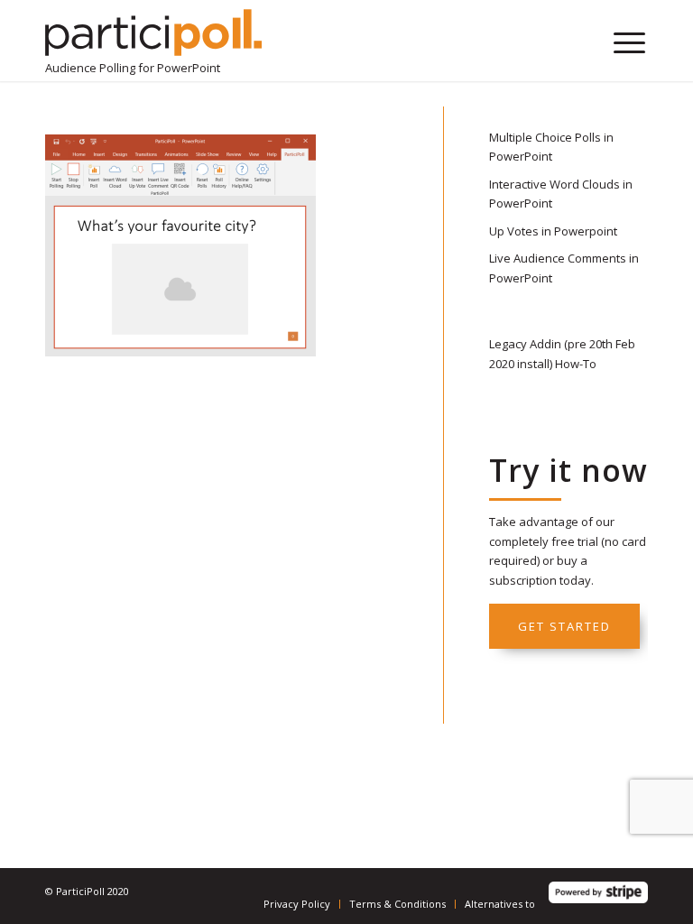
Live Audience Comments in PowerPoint (564, 267)
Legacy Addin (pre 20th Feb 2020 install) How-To (562, 353)
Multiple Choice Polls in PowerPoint (551, 146)
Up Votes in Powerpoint (553, 231)
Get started (564, 626)
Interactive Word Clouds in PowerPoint (561, 193)
